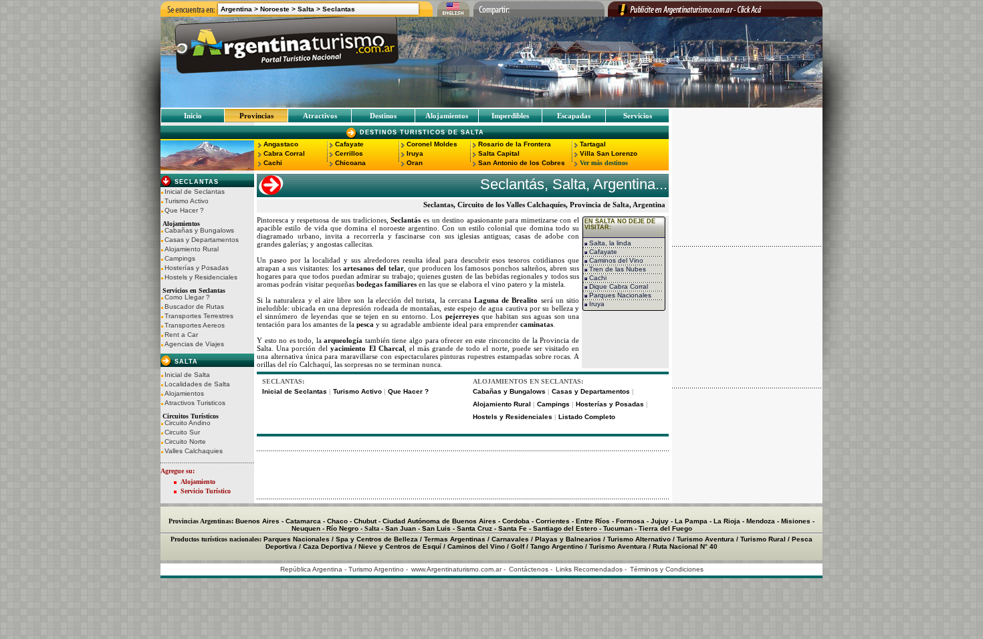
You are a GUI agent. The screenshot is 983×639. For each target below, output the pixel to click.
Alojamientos (446, 116)
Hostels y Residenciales (201, 277)
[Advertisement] (462, 475)
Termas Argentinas (454, 539)
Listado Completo (586, 416)
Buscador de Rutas (194, 306)
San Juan (400, 528)
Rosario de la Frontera (514, 144)
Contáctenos (528, 569)
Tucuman (618, 528)
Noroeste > (278, 9)
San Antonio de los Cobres (521, 162)
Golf (517, 546)
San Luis (436, 528)
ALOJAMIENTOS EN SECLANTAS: (528, 381)
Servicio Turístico (206, 491)
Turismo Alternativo (639, 539)
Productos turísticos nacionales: (216, 539)
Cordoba (516, 521)
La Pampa (691, 521)
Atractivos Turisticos (195, 403)
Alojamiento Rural (192, 249)
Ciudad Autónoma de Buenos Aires (439, 521)
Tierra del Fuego (665, 528)
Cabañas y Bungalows (199, 230)
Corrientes (553, 521)
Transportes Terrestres (199, 316)
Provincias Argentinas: (201, 521)
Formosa (630, 521)
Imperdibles (510, 116)
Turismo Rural (763, 539)
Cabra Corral (284, 153)
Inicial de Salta (187, 375)
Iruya (415, 153)
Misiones (795, 521)
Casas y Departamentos (202, 240)
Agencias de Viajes (194, 344)
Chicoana (350, 162)
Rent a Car (181, 335)
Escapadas (573, 116)
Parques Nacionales (619, 295)
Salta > (309, 9)
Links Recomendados (589, 569)
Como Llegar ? (187, 297)
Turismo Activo (187, 201)
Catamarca (303, 521)
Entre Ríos (593, 521)
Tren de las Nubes (616, 269)
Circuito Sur (182, 432)
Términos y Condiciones (666, 569)
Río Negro (342, 528)
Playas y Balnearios (568, 539)
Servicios (637, 116)
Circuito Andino (188, 423)
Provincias (256, 116)
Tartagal (593, 144)
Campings (180, 258)
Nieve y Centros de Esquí (399, 546)
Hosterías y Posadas (197, 268)
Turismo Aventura (705, 539)
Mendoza (760, 521)
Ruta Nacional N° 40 (685, 546)
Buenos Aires (257, 521)
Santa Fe (512, 528)
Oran (415, 162)
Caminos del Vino (615, 260)
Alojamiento (198, 481)
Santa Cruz (474, 528)
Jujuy (660, 521)
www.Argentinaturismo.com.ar (456, 569)
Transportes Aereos (195, 325)
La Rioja (727, 521)
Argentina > (239, 9)
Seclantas (338, 9)
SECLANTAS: (283, 381)
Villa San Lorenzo (608, 153)
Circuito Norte (185, 441)
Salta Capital (499, 153)
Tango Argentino (556, 546)
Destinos (383, 116)
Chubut (365, 521)
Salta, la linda (609, 243)
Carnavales (510, 539)
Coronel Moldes (432, 144)
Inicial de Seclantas (195, 191)
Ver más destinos (604, 162)
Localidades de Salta (197, 384)
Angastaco (280, 144)
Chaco (337, 521)
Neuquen (306, 528)
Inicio (193, 116)
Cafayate (349, 144)
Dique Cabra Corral (617, 286)
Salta (185, 361)
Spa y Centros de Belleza (377, 539)
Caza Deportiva (327, 546)
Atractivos (320, 116)
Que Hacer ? (184, 210)
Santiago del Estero (565, 528)
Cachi (272, 162)
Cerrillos (349, 153)
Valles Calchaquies (194, 451)
